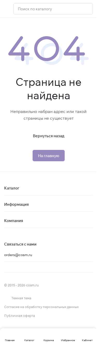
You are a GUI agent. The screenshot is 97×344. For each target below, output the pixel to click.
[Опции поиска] (75, 8)
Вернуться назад (48, 135)
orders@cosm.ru (18, 255)
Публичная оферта (19, 316)
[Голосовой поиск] (87, 8)
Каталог (11, 188)
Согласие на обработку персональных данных (41, 307)
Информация (16, 204)
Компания (13, 220)
